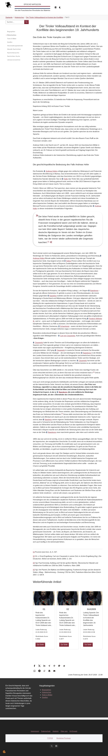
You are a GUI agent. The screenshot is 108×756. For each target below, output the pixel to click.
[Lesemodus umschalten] (56, 7)
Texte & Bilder (47, 695)
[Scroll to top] (103, 751)
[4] (34, 570)
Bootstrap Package (64, 738)
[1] (48, 242)
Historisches (46, 692)
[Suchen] (26, 22)
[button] (35, 665)
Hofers (68, 261)
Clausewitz (39, 342)
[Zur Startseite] (8, 5)
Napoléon (53, 296)
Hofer (66, 179)
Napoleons (94, 290)
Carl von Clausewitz (67, 336)
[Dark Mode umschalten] (60, 7)
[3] (62, 414)
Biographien (46, 690)
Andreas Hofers (51, 171)
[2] (93, 372)
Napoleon (48, 419)
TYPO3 (50, 738)
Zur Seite (40, 644)
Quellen (45, 697)
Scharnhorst (64, 326)
